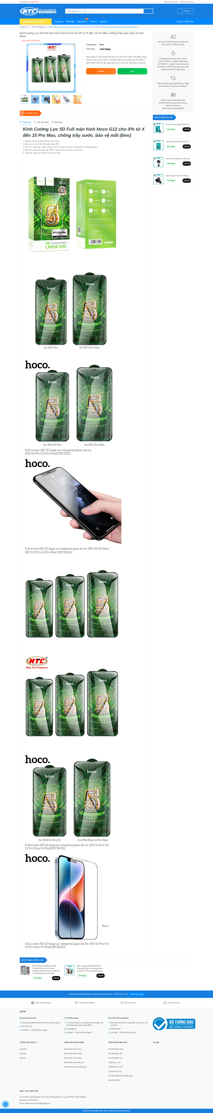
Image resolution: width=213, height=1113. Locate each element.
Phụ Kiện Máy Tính (115, 1054)
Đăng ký (180, 22)
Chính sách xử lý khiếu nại (74, 1062)
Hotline (101, 71)
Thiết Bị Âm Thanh (115, 1067)
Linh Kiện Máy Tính (115, 1058)
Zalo (132, 71)
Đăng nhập (189, 22)
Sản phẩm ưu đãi (163, 117)
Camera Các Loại (115, 1071)
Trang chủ (59, 22)
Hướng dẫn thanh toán (72, 1049)
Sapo (128, 1111)
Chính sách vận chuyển (73, 1058)
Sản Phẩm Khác (114, 1080)
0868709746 (116, 1029)
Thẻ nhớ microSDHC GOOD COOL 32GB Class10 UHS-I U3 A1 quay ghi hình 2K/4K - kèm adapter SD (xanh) (178, 142)
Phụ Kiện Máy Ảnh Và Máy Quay (120, 1076)
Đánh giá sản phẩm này (31, 40)
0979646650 (71, 1029)
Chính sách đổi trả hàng (73, 1054)
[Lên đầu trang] (208, 1105)
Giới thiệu (70, 22)
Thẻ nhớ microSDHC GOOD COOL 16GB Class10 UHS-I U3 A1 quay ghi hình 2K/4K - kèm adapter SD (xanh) (178, 124)
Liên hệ (103, 22)
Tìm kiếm (23, 1049)
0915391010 (34, 2)
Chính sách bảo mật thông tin (75, 1067)
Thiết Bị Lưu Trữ (114, 1062)
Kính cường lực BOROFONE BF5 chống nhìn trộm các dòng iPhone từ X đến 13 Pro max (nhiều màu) (90, 968)
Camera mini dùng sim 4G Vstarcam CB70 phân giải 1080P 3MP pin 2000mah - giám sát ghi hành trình (178, 159)
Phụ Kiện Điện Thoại (116, 1049)
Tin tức (93, 22)
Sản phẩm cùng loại (32, 960)
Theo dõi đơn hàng (170, 2)
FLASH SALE (32, 113)
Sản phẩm (82, 21)
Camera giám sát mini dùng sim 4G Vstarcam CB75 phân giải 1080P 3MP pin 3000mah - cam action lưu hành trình (178, 176)
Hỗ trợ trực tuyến (136, 994)
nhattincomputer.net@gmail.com (37, 1103)
